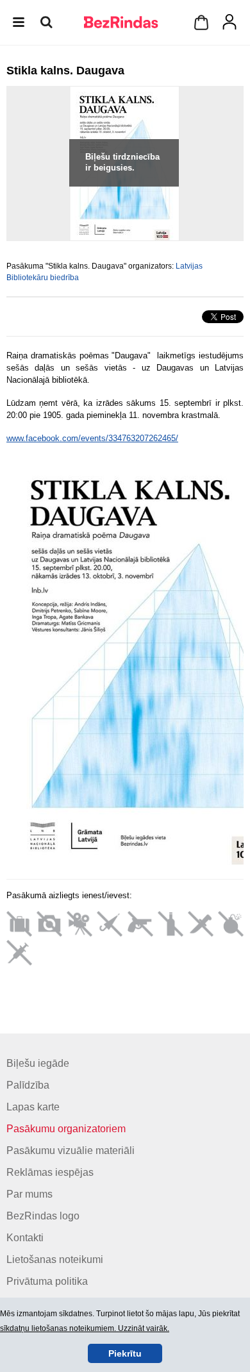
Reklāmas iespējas (50, 1172)
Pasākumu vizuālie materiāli (70, 1150)
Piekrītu (125, 1353)
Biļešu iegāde (37, 1063)
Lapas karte (33, 1106)
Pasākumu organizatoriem (66, 1128)
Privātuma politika (47, 1281)
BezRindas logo (42, 1215)
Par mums (29, 1194)
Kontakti (25, 1237)
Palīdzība (27, 1085)
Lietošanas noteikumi (54, 1259)
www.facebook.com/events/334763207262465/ (92, 438)
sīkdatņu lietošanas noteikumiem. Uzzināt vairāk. (84, 1328)
